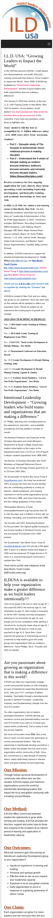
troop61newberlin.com (15, 546)
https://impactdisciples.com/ (26, 176)
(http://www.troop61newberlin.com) (20, 278)
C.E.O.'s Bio (25, 284)
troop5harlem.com (13, 480)
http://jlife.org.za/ (19, 260)
